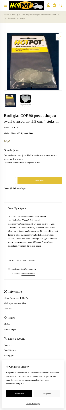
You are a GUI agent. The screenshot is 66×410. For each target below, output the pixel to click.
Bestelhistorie (10, 350)
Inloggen (8, 345)
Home (6, 15)
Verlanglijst (9, 355)
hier (22, 384)
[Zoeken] (60, 5)
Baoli (31, 133)
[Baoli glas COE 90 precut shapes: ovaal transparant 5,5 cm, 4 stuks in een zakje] (33, 90)
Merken (7, 324)
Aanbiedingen (10, 329)
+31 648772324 (28, 273)
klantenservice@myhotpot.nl (24, 269)
